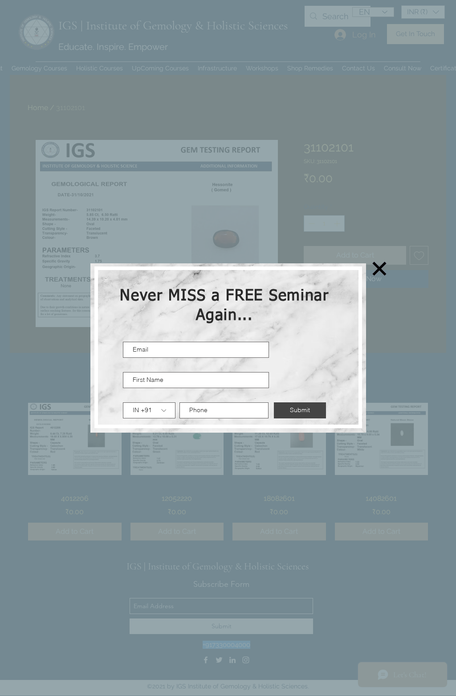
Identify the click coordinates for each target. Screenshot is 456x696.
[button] (379, 269)
